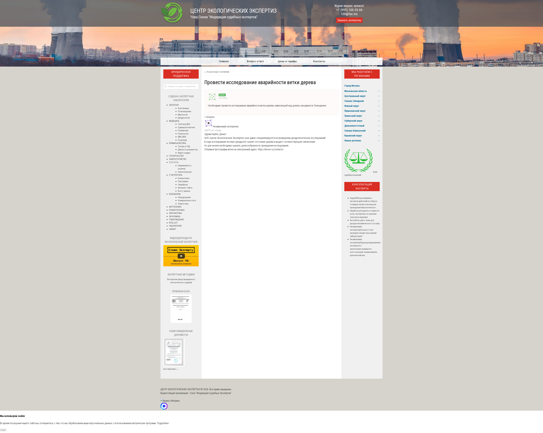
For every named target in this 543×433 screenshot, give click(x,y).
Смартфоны (183, 184)
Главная (224, 61)
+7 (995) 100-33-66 (349, 10)
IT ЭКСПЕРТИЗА (175, 175)
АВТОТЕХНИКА (175, 207)
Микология (183, 114)
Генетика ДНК (184, 124)
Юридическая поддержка (181, 74)
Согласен (3, 430)
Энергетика (183, 203)
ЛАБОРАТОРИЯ (175, 226)
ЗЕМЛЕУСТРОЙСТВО (177, 159)
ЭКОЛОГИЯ (174, 105)
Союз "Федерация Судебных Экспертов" (210, 393)
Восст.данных (184, 191)
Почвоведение (184, 111)
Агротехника (183, 108)
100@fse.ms (349, 14)
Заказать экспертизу (349, 20)
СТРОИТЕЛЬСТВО (176, 156)
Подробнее (163, 423)
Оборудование (184, 197)
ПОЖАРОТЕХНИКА (177, 210)
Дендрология (184, 117)
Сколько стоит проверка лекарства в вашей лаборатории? (363, 233)
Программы (183, 181)
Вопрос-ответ (255, 61)
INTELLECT (173, 223)
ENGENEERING (175, 194)
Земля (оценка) (184, 172)
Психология (183, 133)
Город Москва (351, 85)
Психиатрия (183, 130)
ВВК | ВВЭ (182, 137)
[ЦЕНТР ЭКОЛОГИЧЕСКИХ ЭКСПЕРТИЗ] (171, 22)
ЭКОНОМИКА (174, 216)
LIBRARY (172, 229)
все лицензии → (170, 369)
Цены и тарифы (287, 61)
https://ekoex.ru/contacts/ (271, 149)
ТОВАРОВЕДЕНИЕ (176, 219)
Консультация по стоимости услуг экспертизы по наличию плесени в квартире (364, 214)
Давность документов (188, 149)
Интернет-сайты (185, 187)
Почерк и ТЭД (184, 146)
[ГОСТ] (181, 322)
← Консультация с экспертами (216, 72)
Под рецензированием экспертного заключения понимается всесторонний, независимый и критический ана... (365, 249)
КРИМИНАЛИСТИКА (177, 143)
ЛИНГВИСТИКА (175, 213)
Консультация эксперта (362, 186)
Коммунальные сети (187, 200)
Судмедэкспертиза (186, 127)
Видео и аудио (184, 153)
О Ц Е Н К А (173, 162)
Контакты (319, 61)
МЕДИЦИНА (174, 121)
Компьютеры (183, 178)
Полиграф (182, 140)
